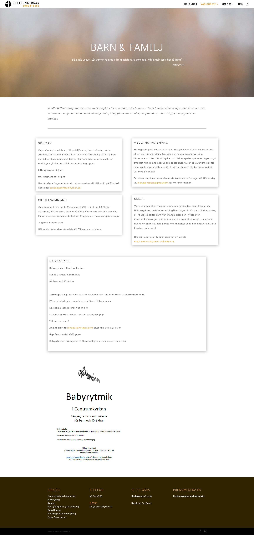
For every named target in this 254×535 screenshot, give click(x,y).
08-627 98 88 (96, 496)
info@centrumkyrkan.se (101, 506)
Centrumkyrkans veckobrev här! (188, 496)
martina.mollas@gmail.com (152, 182)
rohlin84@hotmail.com (80, 327)
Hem (240, 4)
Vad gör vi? (208, 4)
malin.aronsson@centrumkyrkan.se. (154, 241)
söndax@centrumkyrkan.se (65, 187)
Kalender (190, 4)
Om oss (227, 4)
